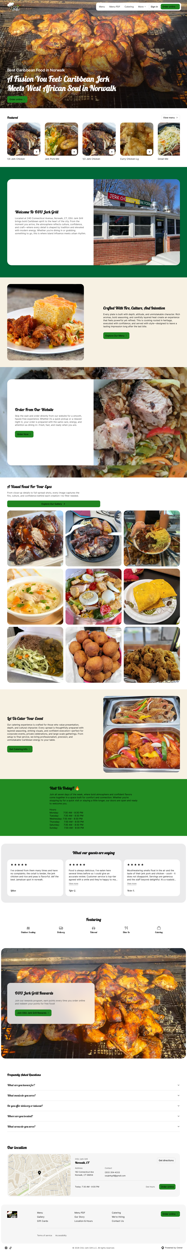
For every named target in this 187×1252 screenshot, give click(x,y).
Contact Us (118, 1221)
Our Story (79, 1216)
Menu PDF (114, 6)
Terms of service (44, 1235)
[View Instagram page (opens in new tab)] (6, 1248)
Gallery (40, 1216)
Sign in (154, 6)
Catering (129, 6)
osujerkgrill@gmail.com (115, 1175)
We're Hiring (118, 1216)
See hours (150, 1186)
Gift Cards (42, 1221)
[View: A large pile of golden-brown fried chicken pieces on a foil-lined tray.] (152, 655)
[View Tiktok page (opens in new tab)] (10, 1248)
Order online (167, 1186)
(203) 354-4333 (112, 1172)
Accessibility (61, 1235)
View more (73, 883)
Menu (102, 6)
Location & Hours (83, 1221)
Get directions (166, 1160)
